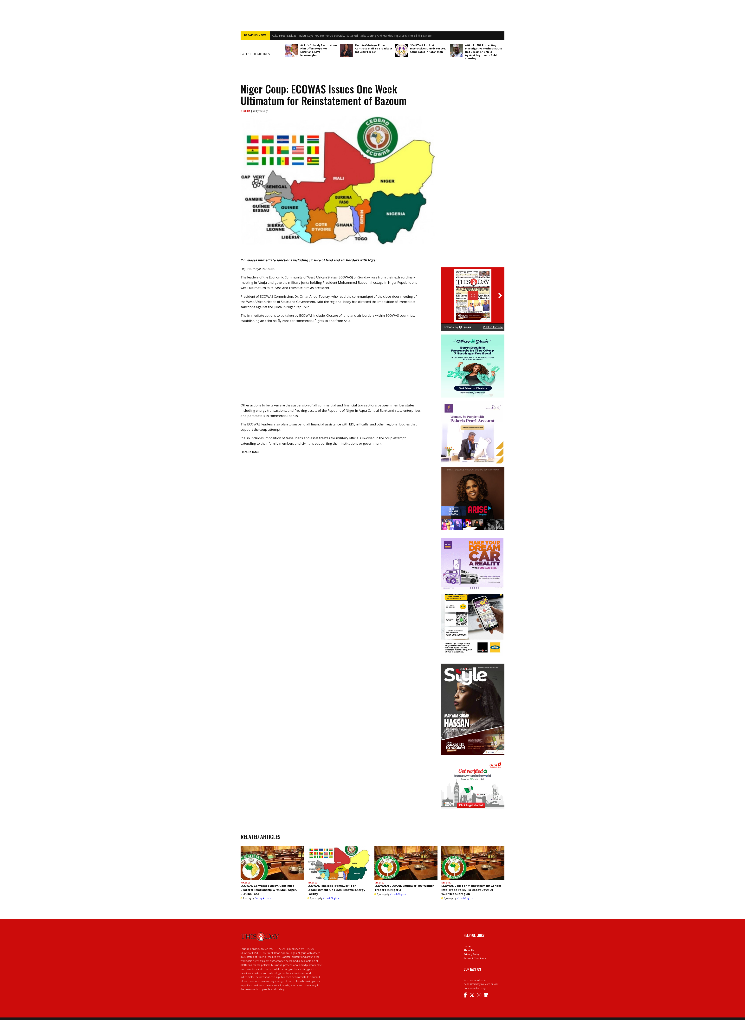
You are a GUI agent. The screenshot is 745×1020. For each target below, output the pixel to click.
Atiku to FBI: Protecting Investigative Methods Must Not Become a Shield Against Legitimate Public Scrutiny (483, 51)
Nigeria (246, 111)
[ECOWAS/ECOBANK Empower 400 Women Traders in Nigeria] (405, 863)
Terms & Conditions (475, 958)
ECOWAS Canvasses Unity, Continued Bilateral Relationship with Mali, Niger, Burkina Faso (269, 890)
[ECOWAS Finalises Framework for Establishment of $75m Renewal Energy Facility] (339, 863)
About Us (469, 950)
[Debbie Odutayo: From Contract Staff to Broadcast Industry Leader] (346, 50)
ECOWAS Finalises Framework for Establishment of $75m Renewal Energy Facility (336, 890)
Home (467, 946)
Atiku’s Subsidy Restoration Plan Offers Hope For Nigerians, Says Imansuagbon (318, 50)
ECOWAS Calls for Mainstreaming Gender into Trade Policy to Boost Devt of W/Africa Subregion (471, 890)
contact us (474, 988)
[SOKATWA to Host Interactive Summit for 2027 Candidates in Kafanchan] (401, 50)
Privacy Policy (472, 954)
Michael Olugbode (331, 898)
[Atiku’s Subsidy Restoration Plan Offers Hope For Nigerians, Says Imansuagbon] (291, 50)
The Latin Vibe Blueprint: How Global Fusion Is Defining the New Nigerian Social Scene (329, 35)
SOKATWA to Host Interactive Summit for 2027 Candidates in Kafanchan (428, 48)
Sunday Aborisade (263, 898)
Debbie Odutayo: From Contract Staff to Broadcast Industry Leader (373, 48)
